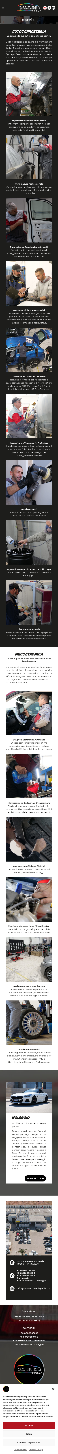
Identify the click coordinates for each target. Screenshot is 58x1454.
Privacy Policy (36, 1450)
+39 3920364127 (25, 1280)
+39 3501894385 (26, 1275)
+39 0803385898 (26, 1270)
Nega (29, 1434)
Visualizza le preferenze (29, 1442)
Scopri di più (35, 1178)
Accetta (29, 1425)
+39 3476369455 (26, 1273)
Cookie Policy (20, 1450)
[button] (53, 1389)
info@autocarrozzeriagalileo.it (33, 1288)
